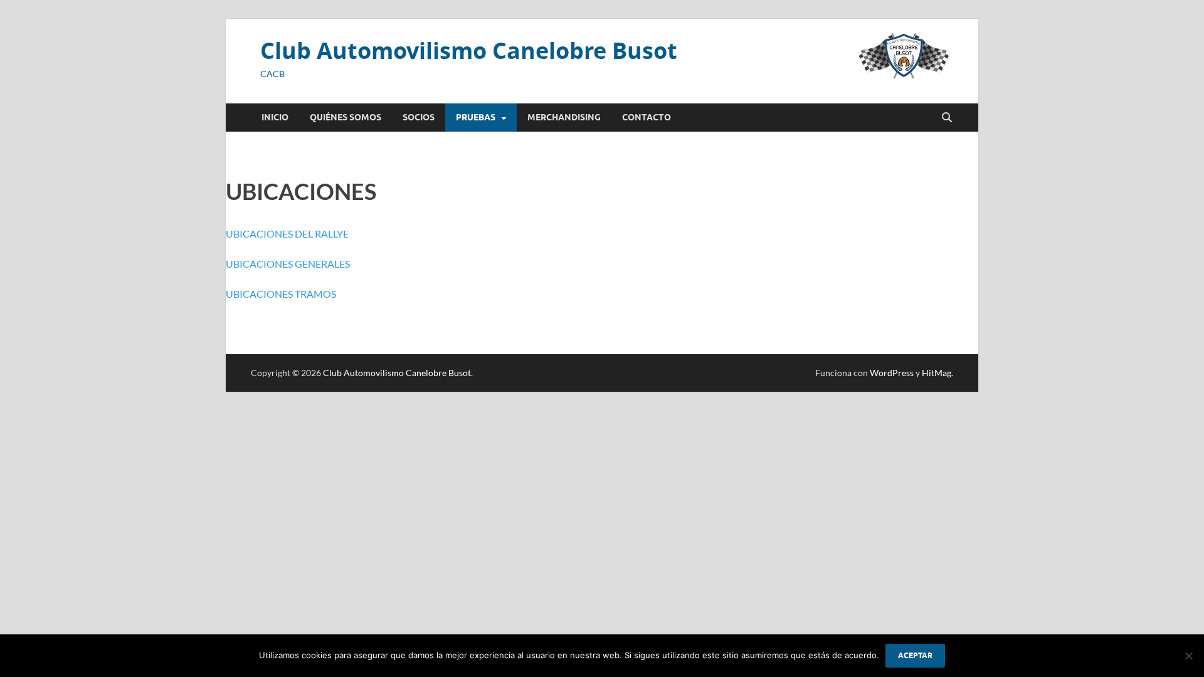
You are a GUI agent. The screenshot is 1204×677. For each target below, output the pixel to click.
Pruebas (475, 117)
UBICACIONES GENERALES (288, 264)
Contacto (646, 117)
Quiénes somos (345, 117)
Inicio (274, 117)
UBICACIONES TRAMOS (281, 294)
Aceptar (915, 655)
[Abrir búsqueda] (946, 117)
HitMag (936, 372)
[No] (1188, 655)
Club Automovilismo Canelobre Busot (468, 50)
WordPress (892, 372)
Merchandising (564, 117)
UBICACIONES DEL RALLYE (287, 233)
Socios (419, 117)
